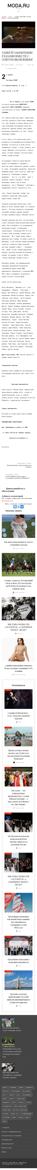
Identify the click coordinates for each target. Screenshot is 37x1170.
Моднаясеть (6, 1102)
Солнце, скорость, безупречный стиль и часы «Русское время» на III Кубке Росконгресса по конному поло (18, 584)
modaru (5, 1087)
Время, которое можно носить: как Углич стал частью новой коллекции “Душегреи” (18, 754)
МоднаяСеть (29, 1087)
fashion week (7, 1110)
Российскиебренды (26, 1113)
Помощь (4, 1152)
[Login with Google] (18, 506)
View (17, 526)
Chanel (14, 1117)
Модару (5, 1098)
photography (26, 1091)
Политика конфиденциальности (11, 1131)
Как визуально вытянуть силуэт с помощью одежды (18, 543)
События (11, 1095)
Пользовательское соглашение (11, 1135)
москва (21, 1117)
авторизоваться (7, 501)
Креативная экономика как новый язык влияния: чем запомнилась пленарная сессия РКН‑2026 (18, 922)
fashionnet (13, 1087)
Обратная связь (7, 1148)
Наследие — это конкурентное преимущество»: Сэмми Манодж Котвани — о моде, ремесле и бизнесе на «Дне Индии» (18, 797)
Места (14, 1102)
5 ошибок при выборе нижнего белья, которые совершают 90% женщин (18, 668)
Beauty (28, 1117)
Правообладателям (7, 1144)
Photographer (16, 1091)
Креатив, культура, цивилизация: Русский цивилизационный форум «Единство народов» (18, 998)
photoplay (6, 1091)
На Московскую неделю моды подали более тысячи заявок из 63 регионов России (18, 840)
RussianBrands (27, 1095)
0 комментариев (11, 68)
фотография (6, 1117)
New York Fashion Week (20, 1110)
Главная (4, 16)
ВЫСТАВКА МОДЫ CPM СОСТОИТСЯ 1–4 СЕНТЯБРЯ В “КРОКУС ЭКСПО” (18, 627)
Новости (12, 1098)
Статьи (28, 1102)
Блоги (10, 16)
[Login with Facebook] (15, 506)
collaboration (7, 1106)
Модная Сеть (14, 1113)
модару (21, 1087)
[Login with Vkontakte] (22, 506)
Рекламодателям (7, 1139)
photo (4, 1095)
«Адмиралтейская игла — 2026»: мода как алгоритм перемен (18, 716)
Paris (4, 1121)
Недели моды (21, 1098)
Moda (18, 1095)
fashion (21, 1102)
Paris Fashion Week (20, 1106)
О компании (5, 1127)
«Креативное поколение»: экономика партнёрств (18, 961)
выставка (5, 1113)
